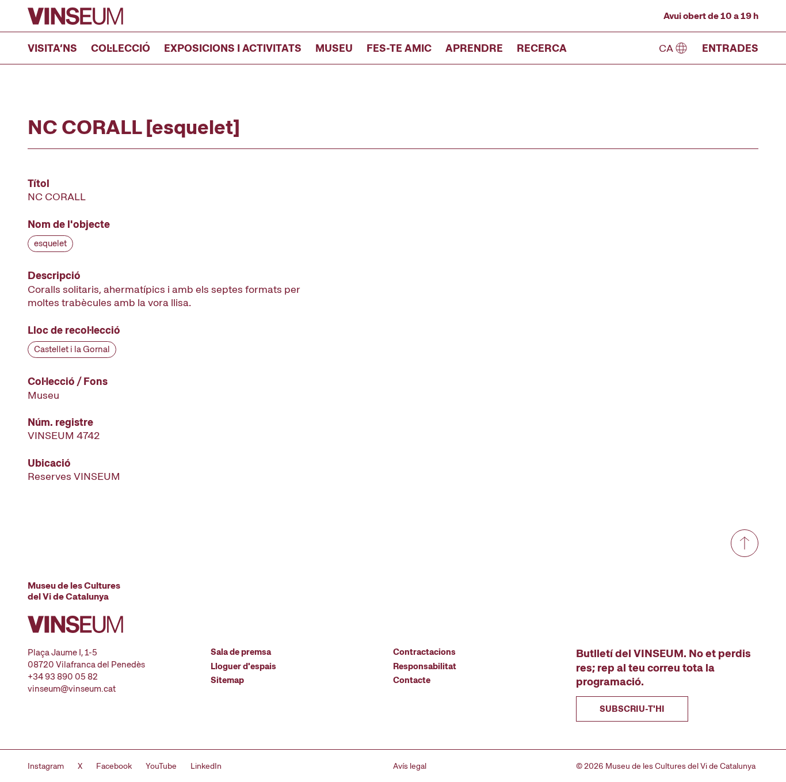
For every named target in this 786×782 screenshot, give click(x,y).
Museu (334, 48)
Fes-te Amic (399, 48)
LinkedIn (206, 766)
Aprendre (474, 48)
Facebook (114, 766)
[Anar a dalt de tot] (744, 543)
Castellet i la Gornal (72, 349)
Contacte (411, 680)
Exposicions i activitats (233, 48)
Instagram (46, 766)
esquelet (50, 243)
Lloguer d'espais (243, 666)
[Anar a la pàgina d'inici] (75, 16)
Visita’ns (52, 48)
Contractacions (424, 652)
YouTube (161, 766)
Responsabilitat (424, 666)
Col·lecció (120, 48)
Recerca (542, 48)
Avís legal (409, 766)
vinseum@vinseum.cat (72, 689)
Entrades (730, 48)
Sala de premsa (241, 652)
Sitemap (227, 680)
